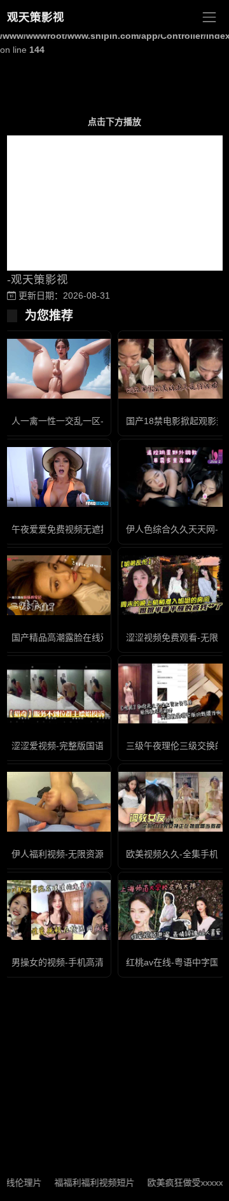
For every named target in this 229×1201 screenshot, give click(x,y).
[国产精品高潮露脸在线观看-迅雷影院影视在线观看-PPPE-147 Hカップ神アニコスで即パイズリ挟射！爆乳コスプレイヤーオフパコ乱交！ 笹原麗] (57, 585)
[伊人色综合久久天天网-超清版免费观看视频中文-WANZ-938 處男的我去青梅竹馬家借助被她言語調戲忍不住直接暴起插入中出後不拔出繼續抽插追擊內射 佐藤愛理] (171, 477)
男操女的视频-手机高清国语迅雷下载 (84, 962)
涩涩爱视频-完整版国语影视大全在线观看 (93, 746)
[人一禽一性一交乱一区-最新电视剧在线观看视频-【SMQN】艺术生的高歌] (57, 369)
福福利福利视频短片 (86, 1182)
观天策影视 (35, 17)
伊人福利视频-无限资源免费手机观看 (84, 854)
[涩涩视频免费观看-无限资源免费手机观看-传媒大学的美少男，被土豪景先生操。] (171, 585)
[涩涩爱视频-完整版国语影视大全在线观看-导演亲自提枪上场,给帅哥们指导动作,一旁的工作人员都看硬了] (57, 694)
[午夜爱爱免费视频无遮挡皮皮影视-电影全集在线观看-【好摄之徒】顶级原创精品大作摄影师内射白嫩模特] (57, 477)
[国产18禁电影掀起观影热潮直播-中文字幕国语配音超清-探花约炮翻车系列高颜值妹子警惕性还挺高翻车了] (171, 369)
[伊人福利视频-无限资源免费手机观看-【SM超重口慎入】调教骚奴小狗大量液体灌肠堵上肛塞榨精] (57, 802)
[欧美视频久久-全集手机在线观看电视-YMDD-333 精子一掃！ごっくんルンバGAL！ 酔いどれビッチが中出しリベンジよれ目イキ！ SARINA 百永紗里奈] (171, 802)
